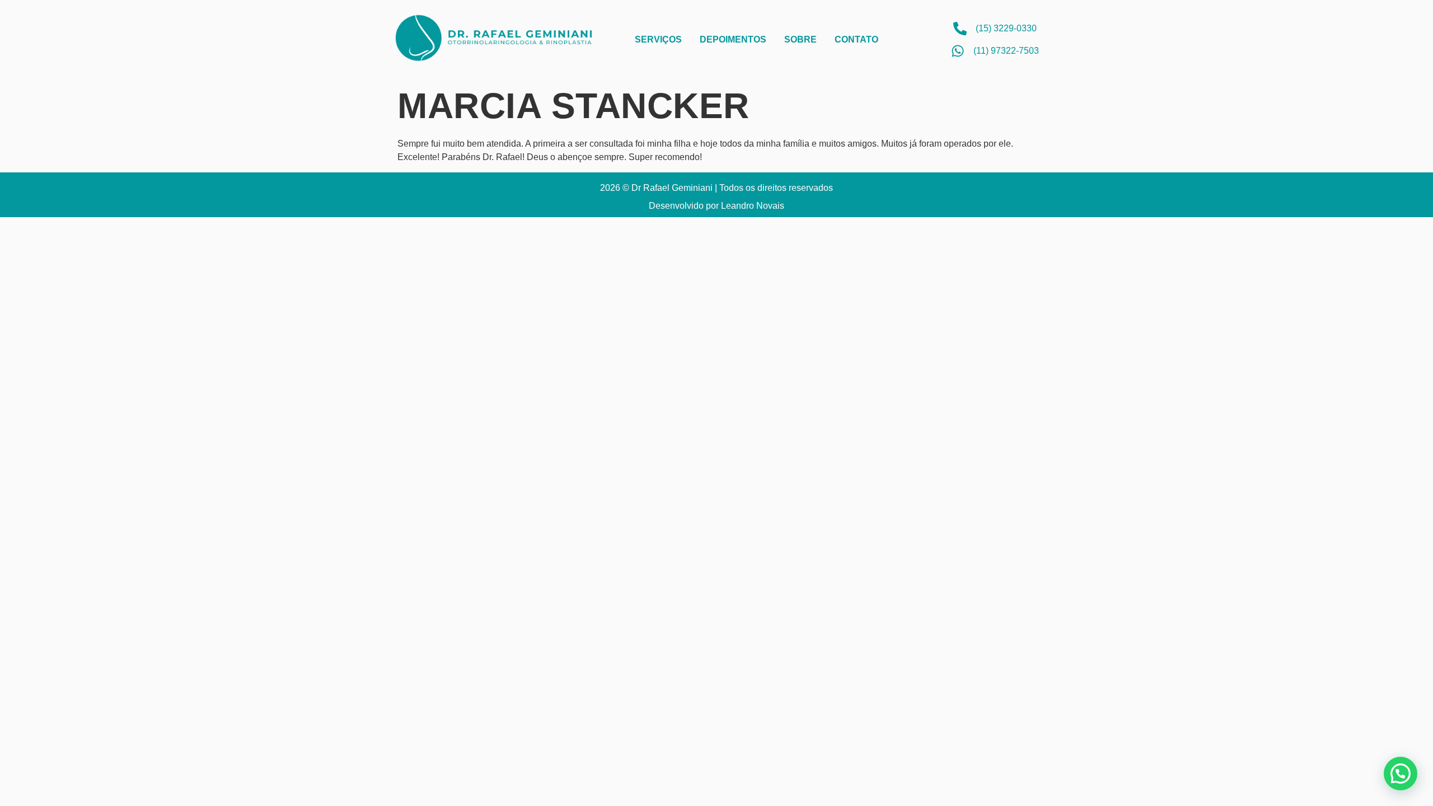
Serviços (658, 39)
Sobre (800, 39)
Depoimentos (733, 39)
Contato (856, 39)
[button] (1400, 773)
